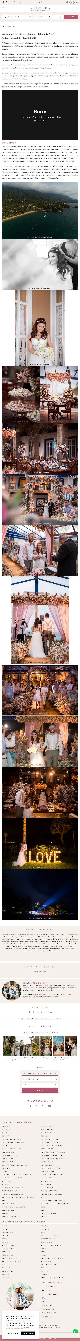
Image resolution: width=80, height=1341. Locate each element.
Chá (44, 1298)
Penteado (46, 1184)
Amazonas (46, 1229)
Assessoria (46, 1126)
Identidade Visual (50, 1168)
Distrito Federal (50, 1236)
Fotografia (47, 1165)
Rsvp (4, 1200)
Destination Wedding (52, 1158)
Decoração (8, 1158)
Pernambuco (8, 1255)
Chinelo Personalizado (53, 1152)
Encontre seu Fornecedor (40, 1073)
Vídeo (44, 1217)
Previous (1, 1047)
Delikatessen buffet (47, 944)
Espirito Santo (49, 1239)
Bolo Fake (46, 1133)
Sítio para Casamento (13, 1207)
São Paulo (7, 1268)
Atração (6, 1129)
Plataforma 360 (10, 1191)
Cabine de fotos (49, 1139)
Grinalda (7, 1168)
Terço (44, 1210)
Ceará (5, 1236)
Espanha (6, 1239)
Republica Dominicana (53, 1277)
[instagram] (70, 2)
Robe (43, 1197)
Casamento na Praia (13, 1149)
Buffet (5, 1136)
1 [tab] (37, 1067)
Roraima (6, 1265)
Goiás (5, 1242)
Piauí (43, 1255)
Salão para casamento (53, 1200)
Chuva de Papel (52, 1327)
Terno (5, 1213)
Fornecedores (49, 1309)
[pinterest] (74, 2)
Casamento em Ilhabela (29, 1019)
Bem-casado (47, 1129)
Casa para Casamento (52, 1146)
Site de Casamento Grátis (54, 1204)
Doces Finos (47, 1162)
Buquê (44, 1136)
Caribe (44, 1271)
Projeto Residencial (12, 1194)
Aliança (6, 1126)
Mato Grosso (9, 1245)
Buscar (40, 1090)
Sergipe (45, 1268)
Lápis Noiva (40, 7)
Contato (46, 1316)
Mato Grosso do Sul (51, 1245)
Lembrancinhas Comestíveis (16, 1175)
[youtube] (77, 2)
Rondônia (46, 1261)
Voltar (34, 1026)
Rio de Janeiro (9, 1258)
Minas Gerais (9, 1248)
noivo (45, 1302)
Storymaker (8, 1210)
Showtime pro (67, 946)
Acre (4, 1226)
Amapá (5, 1229)
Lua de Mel (46, 1178)
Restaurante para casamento (18, 1197)
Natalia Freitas (17, 948)
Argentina (7, 1232)
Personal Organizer (12, 1188)
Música (5, 1184)
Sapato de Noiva (10, 1204)
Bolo (4, 1133)
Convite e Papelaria (51, 1155)
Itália (44, 1274)
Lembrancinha (48, 1171)
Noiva (45, 1290)
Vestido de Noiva (11, 1217)
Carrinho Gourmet (51, 1142)
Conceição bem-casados (28, 944)
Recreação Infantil (51, 1194)
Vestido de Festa (50, 1213)
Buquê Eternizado (11, 1139)
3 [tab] (42, 1067)
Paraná (45, 1252)
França (6, 1274)
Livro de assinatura (13, 1178)
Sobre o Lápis (49, 1313)
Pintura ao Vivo (49, 1188)
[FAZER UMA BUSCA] (76, 8)
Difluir (58, 1327)
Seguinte (45, 1026)
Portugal (7, 1277)
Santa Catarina (49, 1265)
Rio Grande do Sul (11, 1261)
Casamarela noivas (54, 934)
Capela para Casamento (14, 1142)
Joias (4, 1171)
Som (43, 1207)
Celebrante (47, 1149)
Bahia (44, 1232)
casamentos (10, 26)
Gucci (4, 939)
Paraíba (6, 1252)
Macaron (6, 1181)
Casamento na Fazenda (45, 1019)
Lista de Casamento (51, 1175)
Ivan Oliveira (28, 84)
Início (2, 26)
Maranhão (46, 1242)
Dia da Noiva (9, 1162)
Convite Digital (10, 1155)
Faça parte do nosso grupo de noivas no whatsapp (23, 2)
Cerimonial (8, 1152)
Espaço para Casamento (14, 1165)
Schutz (74, 934)
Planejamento (49, 1294)
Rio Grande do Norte (52, 1258)
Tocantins (7, 1271)
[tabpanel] (21, 1048)
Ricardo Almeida (58, 937)
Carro (5, 1146)
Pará (43, 1248)
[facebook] (67, 2)
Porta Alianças (49, 1191)
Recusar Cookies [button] (12, 1333)
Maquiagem (47, 1181)
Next (79, 1047)
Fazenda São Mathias (28, 934)
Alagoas (45, 1226)
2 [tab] (40, 1067)
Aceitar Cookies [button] (28, 1333)
